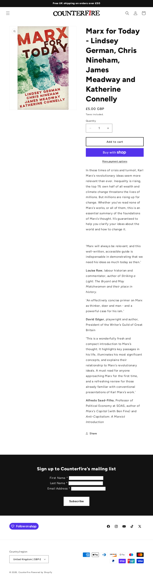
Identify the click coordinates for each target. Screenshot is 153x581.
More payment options (114, 161)
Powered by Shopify (41, 572)
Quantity (91, 120)
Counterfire (24, 572)
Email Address (58, 488)
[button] (8, 13)
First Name (59, 478)
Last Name (59, 483)
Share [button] (93, 433)
